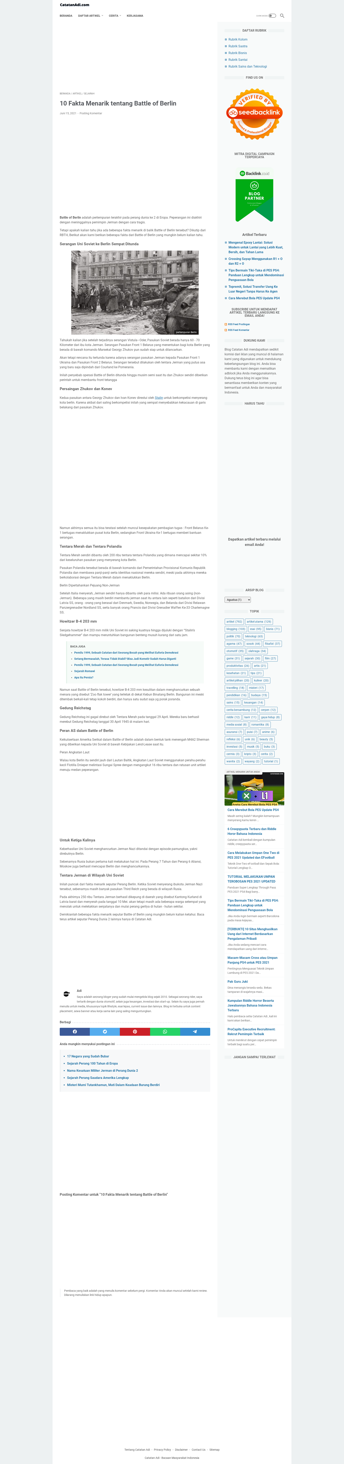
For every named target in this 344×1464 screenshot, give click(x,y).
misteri (256, 687)
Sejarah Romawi (84, 671)
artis (260, 665)
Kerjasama (135, 15)
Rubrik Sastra (238, 46)
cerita (267, 754)
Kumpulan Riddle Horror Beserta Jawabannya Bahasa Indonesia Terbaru (251, 1005)
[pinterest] (135, 1032)
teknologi (254, 636)
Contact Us (198, 1449)
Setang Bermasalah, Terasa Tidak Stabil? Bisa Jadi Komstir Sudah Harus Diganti (125, 659)
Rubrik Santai (238, 60)
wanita (233, 761)
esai (255, 629)
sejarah (252, 658)
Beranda (66, 15)
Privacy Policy (162, 1449)
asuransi (234, 731)
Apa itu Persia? (83, 677)
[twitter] (105, 1032)
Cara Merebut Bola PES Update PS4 (254, 298)
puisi (252, 731)
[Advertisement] (135, 57)
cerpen (268, 709)
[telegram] (195, 1032)
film (270, 658)
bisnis (273, 629)
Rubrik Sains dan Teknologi (248, 66)
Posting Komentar (91, 113)
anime (268, 731)
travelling (235, 687)
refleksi (233, 739)
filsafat (272, 643)
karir (250, 717)
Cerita (113, 15)
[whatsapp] (165, 1032)
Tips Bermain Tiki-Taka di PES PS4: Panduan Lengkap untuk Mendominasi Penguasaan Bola (256, 275)
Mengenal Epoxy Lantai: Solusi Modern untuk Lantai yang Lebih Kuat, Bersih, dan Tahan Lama (256, 247)
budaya (259, 695)
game (233, 658)
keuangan (253, 702)
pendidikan (236, 695)
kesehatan (236, 673)
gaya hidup (270, 717)
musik (253, 746)
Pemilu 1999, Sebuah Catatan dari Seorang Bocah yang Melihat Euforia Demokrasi (126, 652)
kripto (250, 754)
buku (269, 746)
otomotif (235, 651)
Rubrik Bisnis (238, 53)
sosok (253, 643)
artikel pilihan (238, 680)
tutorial (271, 761)
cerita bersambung (241, 709)
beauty (266, 739)
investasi (234, 746)
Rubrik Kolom (238, 39)
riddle (233, 717)
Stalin (159, 398)
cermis (233, 754)
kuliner (261, 680)
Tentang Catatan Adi (137, 1449)
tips (256, 673)
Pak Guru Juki (238, 981)
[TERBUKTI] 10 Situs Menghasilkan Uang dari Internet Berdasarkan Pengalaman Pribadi (253, 934)
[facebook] (75, 1032)
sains (233, 702)
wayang (252, 761)
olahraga (257, 651)
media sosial (237, 724)
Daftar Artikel (89, 15)
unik (250, 739)
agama (234, 643)
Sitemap (214, 1449)
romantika (260, 724)
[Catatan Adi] (77, 4)
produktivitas (238, 665)
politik (233, 636)
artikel (234, 621)
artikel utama (259, 621)
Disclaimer (181, 1449)
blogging (236, 629)
